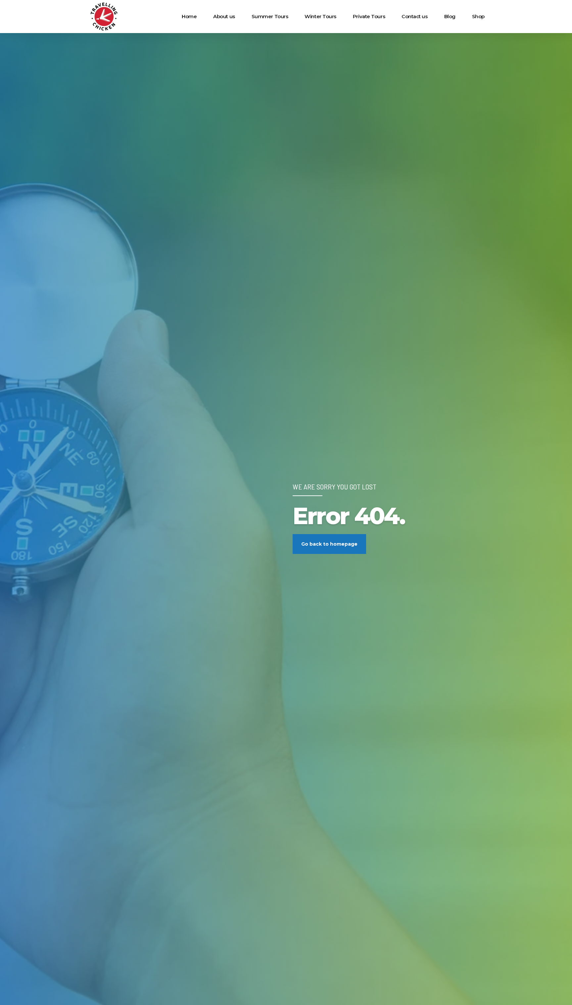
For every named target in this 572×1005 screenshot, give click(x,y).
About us (224, 16)
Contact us (415, 16)
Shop (478, 16)
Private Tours (369, 16)
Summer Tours (270, 16)
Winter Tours (320, 16)
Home (189, 16)
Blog (449, 16)
